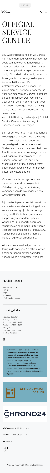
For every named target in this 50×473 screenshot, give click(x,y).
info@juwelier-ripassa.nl (12, 298)
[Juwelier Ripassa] (6, 12)
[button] (41, 12)
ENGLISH (25, 5)
